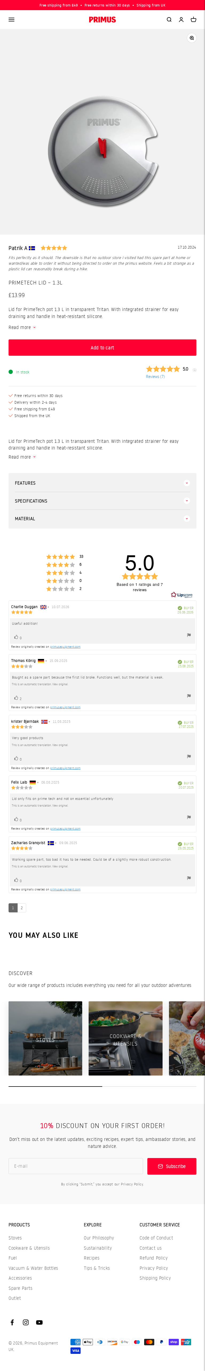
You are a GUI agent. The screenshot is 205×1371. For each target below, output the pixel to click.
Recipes (91, 1258)
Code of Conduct (156, 1238)
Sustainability (98, 1248)
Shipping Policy (155, 1278)
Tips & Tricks (97, 1268)
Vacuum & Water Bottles (33, 1268)
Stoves (15, 1238)
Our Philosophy (99, 1238)
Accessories (20, 1278)
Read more (20, 327)
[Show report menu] (189, 636)
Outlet (15, 1298)
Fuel (13, 1258)
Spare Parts (21, 1288)
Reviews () (155, 376)
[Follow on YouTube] (39, 1322)
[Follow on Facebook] (12, 1322)
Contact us (150, 1248)
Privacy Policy (154, 1268)
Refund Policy (154, 1258)
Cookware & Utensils (29, 1248)
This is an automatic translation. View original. (40, 684)
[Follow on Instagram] (25, 1322)
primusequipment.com (65, 647)
